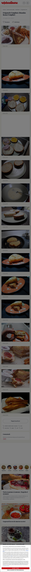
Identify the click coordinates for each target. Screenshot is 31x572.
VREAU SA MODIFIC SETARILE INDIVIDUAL (15, 570)
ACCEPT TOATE (15, 568)
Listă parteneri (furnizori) (6, 565)
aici (11, 555)
